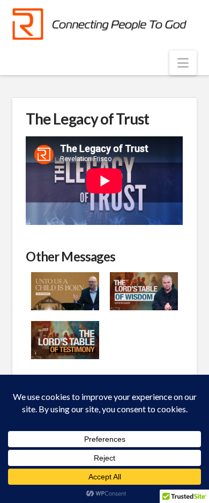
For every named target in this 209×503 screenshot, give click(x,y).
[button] (183, 62)
